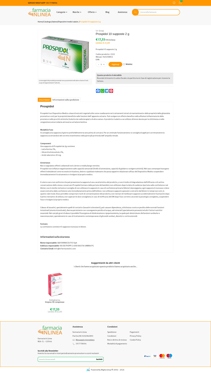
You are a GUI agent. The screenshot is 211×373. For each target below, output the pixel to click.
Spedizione (111, 332)
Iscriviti (99, 359)
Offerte (91, 12)
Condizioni (111, 336)
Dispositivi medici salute (68, 22)
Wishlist (129, 64)
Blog (107, 12)
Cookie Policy (135, 340)
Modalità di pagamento (117, 344)
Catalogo (47, 22)
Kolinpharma (54, 300)
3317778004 (81, 344)
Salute (54, 22)
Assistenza (122, 12)
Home (40, 22)
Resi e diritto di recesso (117, 340)
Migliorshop (106, 370)
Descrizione (44, 100)
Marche (76, 12)
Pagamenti (134, 332)
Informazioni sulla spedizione (65, 100)
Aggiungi (115, 64)
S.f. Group (100, 31)
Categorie (61, 12)
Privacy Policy (135, 336)
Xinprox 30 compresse (54, 302)
